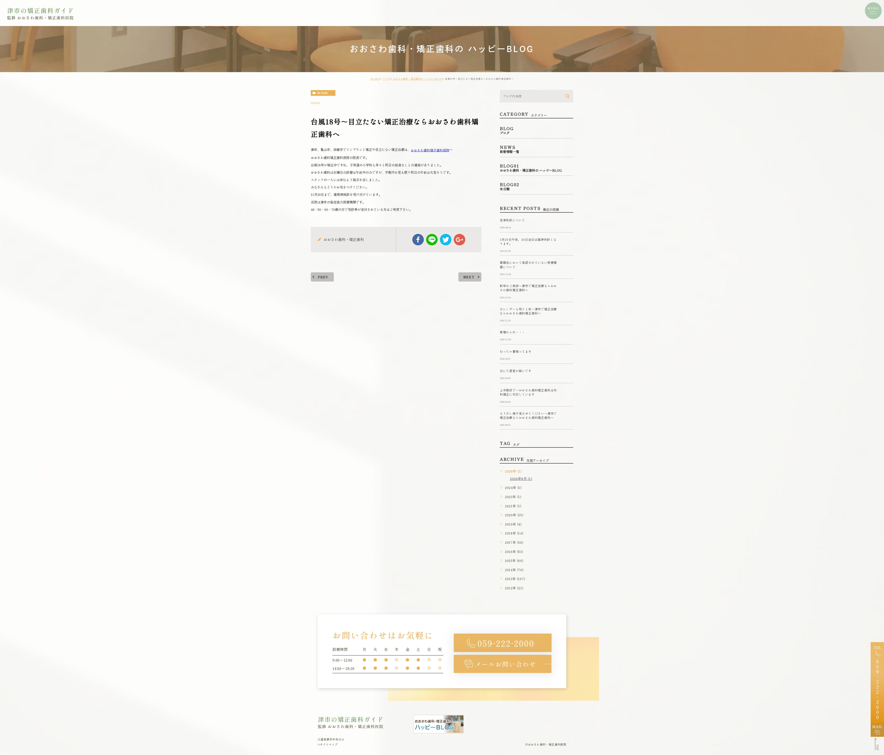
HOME (375, 78)
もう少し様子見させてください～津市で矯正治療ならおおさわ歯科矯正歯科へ (528, 415)
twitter (445, 239)
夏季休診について (512, 220)
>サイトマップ (328, 744)
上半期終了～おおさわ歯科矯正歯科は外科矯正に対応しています (528, 392)
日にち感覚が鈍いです (516, 371)
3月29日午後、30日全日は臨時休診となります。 (528, 241)
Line (432, 239)
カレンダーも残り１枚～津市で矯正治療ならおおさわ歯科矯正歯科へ (528, 311)
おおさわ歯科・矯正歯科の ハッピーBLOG (417, 78)
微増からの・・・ (512, 332)
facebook (418, 239)
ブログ (386, 78)
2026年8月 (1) (521, 478)
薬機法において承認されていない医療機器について (528, 265)
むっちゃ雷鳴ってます (516, 352)
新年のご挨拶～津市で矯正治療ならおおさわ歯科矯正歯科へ (528, 288)
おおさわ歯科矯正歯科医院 (430, 150)
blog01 (322, 93)
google (459, 239)
